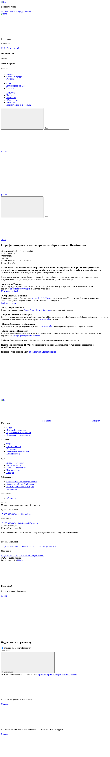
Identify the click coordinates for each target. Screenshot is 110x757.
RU (2, 151)
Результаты (11, 449)
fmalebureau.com (8, 303)
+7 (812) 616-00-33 (9, 546)
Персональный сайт (10, 291)
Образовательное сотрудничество (21, 482)
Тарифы (10, 472)
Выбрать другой (11, 48)
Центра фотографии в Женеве (26, 336)
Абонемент (11, 498)
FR (6, 151)
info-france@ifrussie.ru (28, 523)
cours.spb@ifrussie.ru (47, 546)
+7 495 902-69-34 (8, 514)
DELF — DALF (13, 446)
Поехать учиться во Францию (20, 486)
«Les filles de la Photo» (42, 298)
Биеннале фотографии (20, 289)
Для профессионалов (16, 86)
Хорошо (4, 596)
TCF (8, 444)
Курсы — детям (13, 465)
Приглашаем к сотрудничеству (20, 435)
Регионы (29, 11)
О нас (9, 83)
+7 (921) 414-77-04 (27, 546)
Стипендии (11, 489)
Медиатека (11, 102)
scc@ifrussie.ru (24, 514)
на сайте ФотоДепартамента (42, 352)
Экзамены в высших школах (19, 451)
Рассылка (10, 88)
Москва (5, 11)
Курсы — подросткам (16, 468)
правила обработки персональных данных (57, 674)
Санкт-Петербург (17, 11)
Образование (12, 100)
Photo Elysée (44, 319)
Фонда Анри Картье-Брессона (37, 310)
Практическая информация (18, 105)
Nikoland (21, 560)
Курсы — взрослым (15, 463)
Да (2, 48)
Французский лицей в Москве (20, 484)
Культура (10, 93)
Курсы (9, 95)
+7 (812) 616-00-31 (9, 555)
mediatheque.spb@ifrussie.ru (31, 555)
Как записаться (13, 454)
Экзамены (11, 97)
